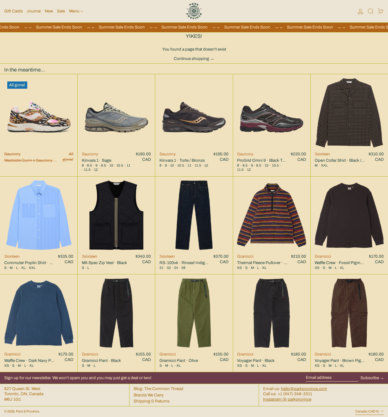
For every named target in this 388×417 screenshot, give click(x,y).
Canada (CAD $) (367, 411)
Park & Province (27, 411)
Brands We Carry (149, 395)
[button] (371, 11)
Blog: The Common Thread (158, 388)
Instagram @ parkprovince (287, 399)
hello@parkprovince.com (304, 388)
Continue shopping (191, 58)
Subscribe (369, 378)
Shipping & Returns (151, 401)
